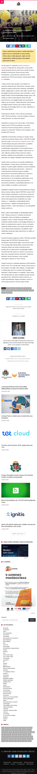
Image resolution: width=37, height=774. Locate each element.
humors (5, 665)
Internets (5, 670)
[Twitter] (12, 756)
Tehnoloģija (5, 738)
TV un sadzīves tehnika (9, 715)
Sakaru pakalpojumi (8, 698)
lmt (12, 290)
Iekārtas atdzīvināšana (9, 668)
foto (20, 730)
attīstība (12, 288)
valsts (3, 292)
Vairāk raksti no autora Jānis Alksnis (17, 358)
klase (3, 290)
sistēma (20, 290)
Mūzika (5, 683)
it (30, 288)
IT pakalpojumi (21, 764)
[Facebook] (9, 756)
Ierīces (29, 730)
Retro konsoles (7, 693)
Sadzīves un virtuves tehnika (10, 697)
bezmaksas (18, 727)
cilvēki (24, 727)
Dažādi (5, 650)
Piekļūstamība (7, 762)
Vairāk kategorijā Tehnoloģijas (18, 361)
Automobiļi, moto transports (10, 638)
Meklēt (32, 620)
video (11, 741)
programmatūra (6, 736)
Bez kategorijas (7, 639)
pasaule (25, 734)
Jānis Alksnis (9, 36)
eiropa (7, 730)
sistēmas (25, 290)
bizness (18, 288)
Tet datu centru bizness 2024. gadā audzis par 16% (17, 446)
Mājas (9, 734)
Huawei (5, 663)
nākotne (14, 734)
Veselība (5, 717)
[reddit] (13, 45)
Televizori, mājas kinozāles (10, 710)
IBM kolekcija (6, 666)
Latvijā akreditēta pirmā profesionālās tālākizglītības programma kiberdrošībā (14, 388)
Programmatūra (7, 692)
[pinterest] (16, 45)
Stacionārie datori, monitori (10, 702)
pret (29, 734)
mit (5, 734)
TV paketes (6, 713)
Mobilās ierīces (7, 681)
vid (7, 741)
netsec (5, 685)
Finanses (5, 651)
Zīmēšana (9, 292)
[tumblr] (23, 45)
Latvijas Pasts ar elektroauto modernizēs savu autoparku (17, 417)
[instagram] (28, 756)
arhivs (4, 631)
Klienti (16, 732)
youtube (24, 741)
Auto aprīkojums (7, 633)
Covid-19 (5, 644)
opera (19, 734)
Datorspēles (6, 646)
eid (3, 730)
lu (2, 734)
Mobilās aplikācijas (8, 680)
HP (4, 661)
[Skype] (24, 756)
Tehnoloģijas (12, 13)
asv (8, 288)
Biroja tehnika (6, 641)
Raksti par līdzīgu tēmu (18, 356)
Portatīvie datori (7, 688)
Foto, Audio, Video (8, 655)
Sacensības (6, 695)
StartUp (31, 290)
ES (22, 288)
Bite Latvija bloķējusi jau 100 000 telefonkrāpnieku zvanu (18, 501)
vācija (19, 741)
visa (15, 741)
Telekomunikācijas (8, 707)
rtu (16, 736)
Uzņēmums (30, 738)
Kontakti (13, 764)
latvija (7, 290)
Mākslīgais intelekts (8, 678)
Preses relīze (6, 690)
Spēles (5, 700)
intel (10, 732)
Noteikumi (6, 764)
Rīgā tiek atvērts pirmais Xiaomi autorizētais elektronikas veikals (18, 306)
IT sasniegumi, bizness (9, 671)
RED (13, 736)
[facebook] (7, 45)
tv (18, 738)
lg (33, 732)
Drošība (29, 727)
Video (4, 720)
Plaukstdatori (6, 686)
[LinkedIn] (16, 756)
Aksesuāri (5, 628)
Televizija (5, 708)
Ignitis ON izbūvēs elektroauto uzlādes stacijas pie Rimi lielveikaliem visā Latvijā (18, 525)
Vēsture (5, 718)
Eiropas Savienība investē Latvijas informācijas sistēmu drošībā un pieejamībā (17, 476)
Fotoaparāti (6, 658)
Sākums (5, 13)
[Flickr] (20, 756)
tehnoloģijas (13, 738)
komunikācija (23, 732)
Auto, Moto (6, 634)
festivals (26, 288)
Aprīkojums (6, 629)
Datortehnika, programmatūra (11, 648)
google (24, 730)
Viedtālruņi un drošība (18, 315)
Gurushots (6, 660)
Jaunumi (5, 673)
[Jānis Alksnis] (18, 2)
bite (4, 643)
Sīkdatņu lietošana (29, 762)
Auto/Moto (6, 636)
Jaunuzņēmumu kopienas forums (21, 141)
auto (12, 727)
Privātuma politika (17, 762)
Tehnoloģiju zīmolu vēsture (10, 705)
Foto (4, 653)
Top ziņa (5, 712)
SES (15, 290)
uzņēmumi (22, 738)
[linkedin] (20, 45)
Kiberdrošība (29, 764)
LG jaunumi (6, 675)
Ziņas (29, 741)
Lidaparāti (5, 676)
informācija (5, 732)
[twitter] (10, 45)
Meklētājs (3, 617)
